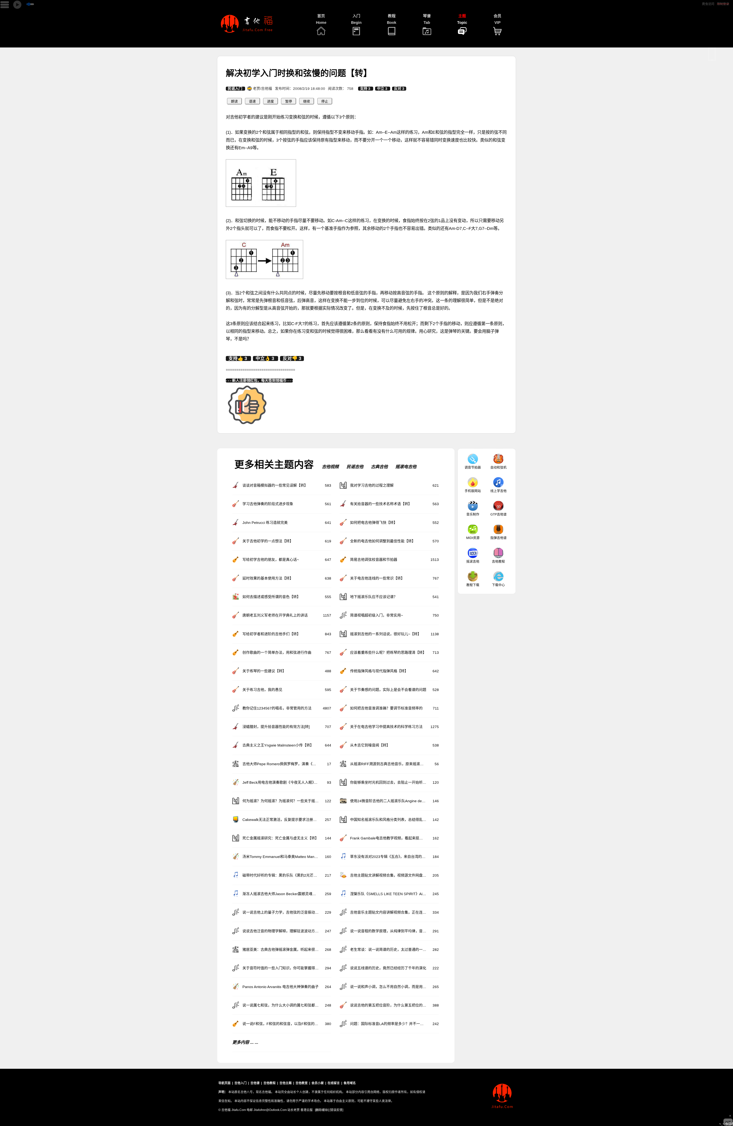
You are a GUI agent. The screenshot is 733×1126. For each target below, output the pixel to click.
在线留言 (334, 1083)
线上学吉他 (498, 491)
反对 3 (399, 89)
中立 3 (382, 89)
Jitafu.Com (238, 1110)
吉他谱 (255, 1083)
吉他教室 (301, 1083)
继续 (306, 101)
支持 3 (365, 89)
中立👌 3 (265, 358)
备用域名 (350, 1083)
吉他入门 (240, 1083)
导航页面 (224, 1083)
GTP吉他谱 (498, 514)
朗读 (234, 101)
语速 (252, 101)
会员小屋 (318, 1083)
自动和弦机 (498, 467)
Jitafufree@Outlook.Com (270, 1110)
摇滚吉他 (472, 561)
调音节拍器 (473, 467)
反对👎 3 (292, 358)
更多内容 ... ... (245, 1042)
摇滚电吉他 (405, 466)
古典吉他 (379, 466)
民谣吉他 (354, 466)
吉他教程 (498, 561)
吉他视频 (330, 466)
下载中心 (498, 585)
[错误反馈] (336, 1110)
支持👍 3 (238, 358)
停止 (324, 101)
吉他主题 (285, 1083)
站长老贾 (293, 1110)
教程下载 (472, 585)
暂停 (288, 101)
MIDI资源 (473, 538)
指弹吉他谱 (498, 538)
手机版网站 (473, 491)
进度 (270, 101)
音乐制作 (472, 514)
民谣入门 (235, 89)
